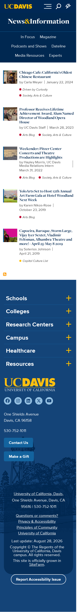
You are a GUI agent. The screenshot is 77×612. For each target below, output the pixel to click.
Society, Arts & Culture (37, 95)
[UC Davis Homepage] (18, 6)
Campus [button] (17, 337)
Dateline (59, 46)
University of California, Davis (38, 494)
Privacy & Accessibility (37, 521)
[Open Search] (58, 6)
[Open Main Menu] (48, 6)
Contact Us (18, 442)
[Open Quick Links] (68, 6)
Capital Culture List (35, 261)
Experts (55, 55)
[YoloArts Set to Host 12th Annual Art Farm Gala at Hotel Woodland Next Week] (10, 191)
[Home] (29, 384)
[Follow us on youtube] (49, 401)
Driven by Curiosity (35, 89)
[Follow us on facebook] (7, 401)
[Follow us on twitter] (39, 401)
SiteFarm (36, 564)
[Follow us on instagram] (18, 401)
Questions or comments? (37, 515)
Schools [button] (16, 298)
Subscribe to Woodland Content (4, 274)
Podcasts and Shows (29, 46)
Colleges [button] (17, 311)
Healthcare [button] (20, 350)
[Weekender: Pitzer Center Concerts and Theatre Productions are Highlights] (10, 148)
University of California (37, 533)
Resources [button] (20, 363)
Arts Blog (29, 135)
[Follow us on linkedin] (28, 401)
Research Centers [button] (29, 324)
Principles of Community (37, 527)
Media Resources (29, 55)
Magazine (48, 37)
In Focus (28, 37)
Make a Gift (19, 456)
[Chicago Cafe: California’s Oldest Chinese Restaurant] (10, 72)
